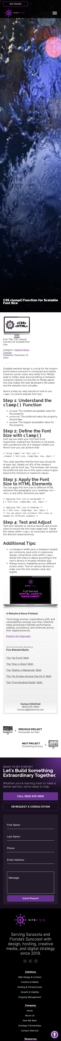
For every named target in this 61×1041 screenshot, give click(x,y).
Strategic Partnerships (29, 1025)
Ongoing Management (29, 997)
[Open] (55, 13)
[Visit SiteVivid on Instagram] (25, 961)
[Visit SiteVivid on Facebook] (30, 961)
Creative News (21, 349)
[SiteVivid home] (15, 13)
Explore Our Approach (18, 636)
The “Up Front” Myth (17, 657)
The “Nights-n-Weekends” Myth (23, 670)
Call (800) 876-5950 (30, 796)
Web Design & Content (29, 977)
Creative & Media (29, 982)
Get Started (15, 3)
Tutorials (7, 352)
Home (30, 1010)
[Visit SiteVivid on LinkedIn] (36, 961)
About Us (29, 1015)
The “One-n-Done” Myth (19, 663)
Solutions (30, 972)
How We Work (30, 1020)
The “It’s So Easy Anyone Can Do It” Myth (28, 676)
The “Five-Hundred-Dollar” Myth (24, 682)
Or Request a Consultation (30, 806)
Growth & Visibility (30, 992)
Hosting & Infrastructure (30, 987)
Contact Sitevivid (29, 1030)
